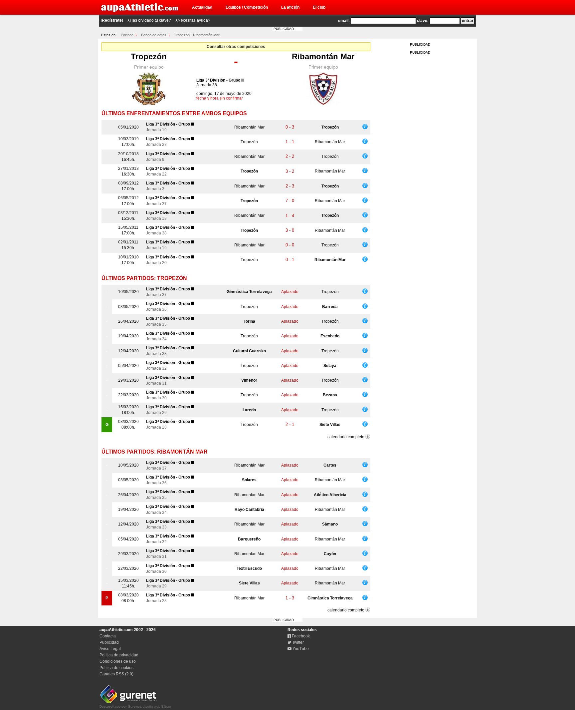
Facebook (300, 636)
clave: (423, 20)
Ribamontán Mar (323, 56)
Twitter (297, 642)
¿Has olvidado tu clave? (149, 20)
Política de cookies (116, 667)
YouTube (300, 648)
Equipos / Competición (247, 7)
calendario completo (345, 437)
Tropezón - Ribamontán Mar (197, 35)
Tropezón (149, 56)
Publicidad (109, 642)
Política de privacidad (118, 655)
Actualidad (202, 7)
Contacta (107, 636)
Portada (127, 35)
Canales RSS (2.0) (116, 674)
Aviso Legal (110, 648)
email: (344, 20)
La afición (290, 7)
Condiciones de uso (117, 661)
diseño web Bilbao (135, 706)
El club (319, 7)
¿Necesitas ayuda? (192, 20)
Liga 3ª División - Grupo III (220, 80)
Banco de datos (153, 35)
